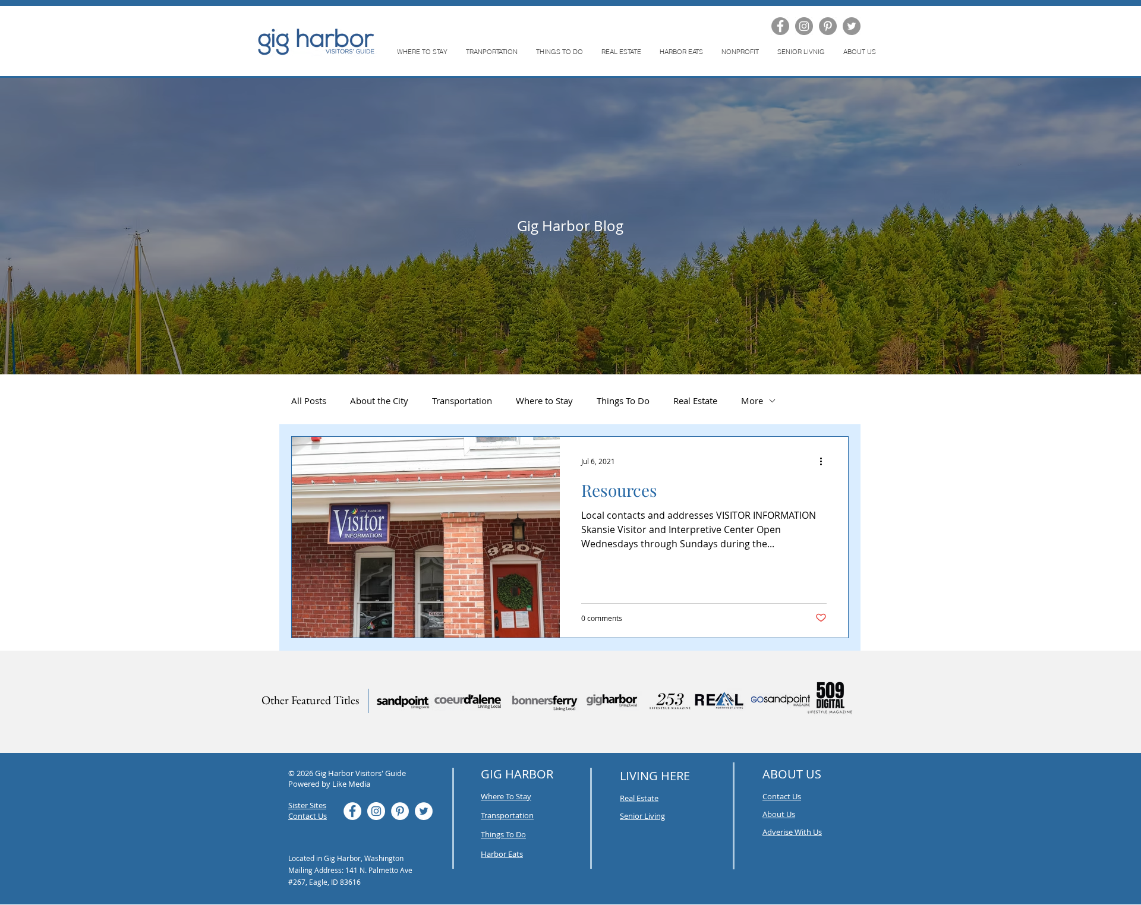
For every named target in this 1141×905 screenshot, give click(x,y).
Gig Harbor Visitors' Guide (360, 773)
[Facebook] (780, 26)
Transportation (462, 400)
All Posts (308, 400)
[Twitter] (852, 26)
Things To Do (623, 400)
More (752, 400)
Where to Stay (544, 400)
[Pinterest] (828, 26)
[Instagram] (804, 26)
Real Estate (695, 400)
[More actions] (825, 461)
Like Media (351, 783)
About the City (379, 400)
